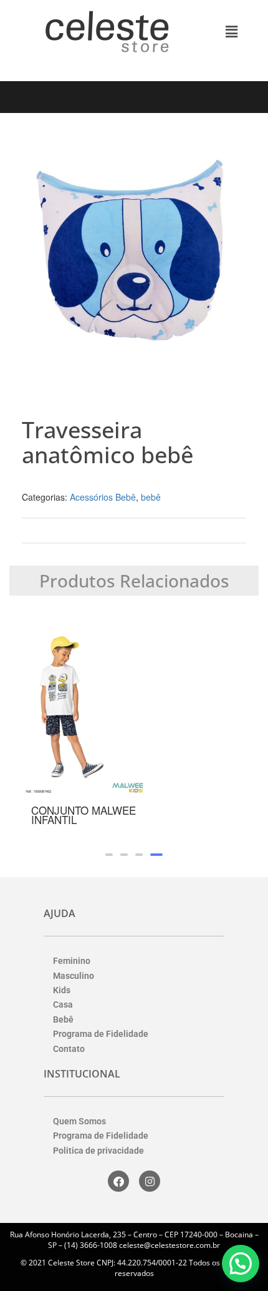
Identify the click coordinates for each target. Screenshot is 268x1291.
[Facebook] (118, 1181)
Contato (69, 1049)
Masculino (73, 976)
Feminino (71, 961)
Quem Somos (79, 1121)
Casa (63, 1004)
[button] (231, 31)
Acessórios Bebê (103, 497)
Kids (61, 990)
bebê (151, 497)
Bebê (63, 1019)
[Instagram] (149, 1181)
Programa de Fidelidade (100, 1034)
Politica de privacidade (98, 1151)
